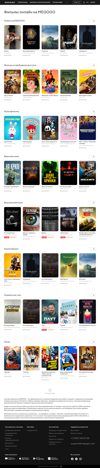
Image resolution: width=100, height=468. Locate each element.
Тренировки (57, 2)
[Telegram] (76, 458)
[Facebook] (72, 458)
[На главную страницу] (10, 2)
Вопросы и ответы (76, 433)
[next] (94, 20)
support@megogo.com (83, 443)
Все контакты (75, 430)
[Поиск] (84, 2)
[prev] (90, 20)
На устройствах (54, 427)
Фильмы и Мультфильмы (40, 2)
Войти (92, 2)
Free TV (77, 2)
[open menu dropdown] (67, 2)
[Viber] (80, 458)
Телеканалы (23, 2)
